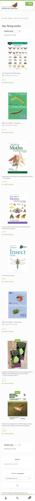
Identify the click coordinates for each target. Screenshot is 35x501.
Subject (10, 18)
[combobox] (17, 478)
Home (5, 18)
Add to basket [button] (9, 82)
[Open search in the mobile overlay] (17, 485)
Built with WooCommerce (23, 495)
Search (17, 498)
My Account (6, 498)
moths (16, 18)
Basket (27, 496)
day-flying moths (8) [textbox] (17, 478)
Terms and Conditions (8, 495)
